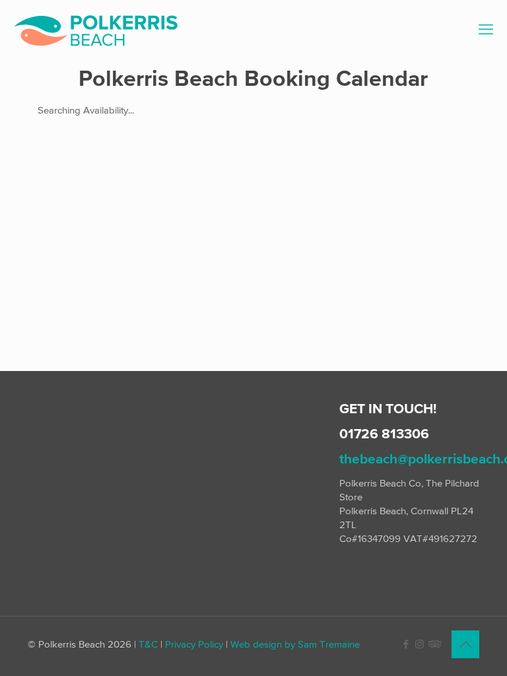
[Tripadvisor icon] (433, 644)
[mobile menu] (486, 29)
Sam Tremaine (329, 644)
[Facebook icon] (406, 644)
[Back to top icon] (465, 644)
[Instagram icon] (419, 644)
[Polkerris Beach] (95, 29)
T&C (148, 644)
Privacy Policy (194, 644)
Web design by (262, 644)
